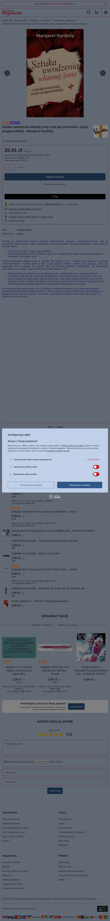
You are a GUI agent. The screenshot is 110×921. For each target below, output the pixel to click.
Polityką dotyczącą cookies (72, 446)
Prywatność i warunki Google (57, 451)
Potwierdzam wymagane (31, 485)
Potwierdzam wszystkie (79, 485)
